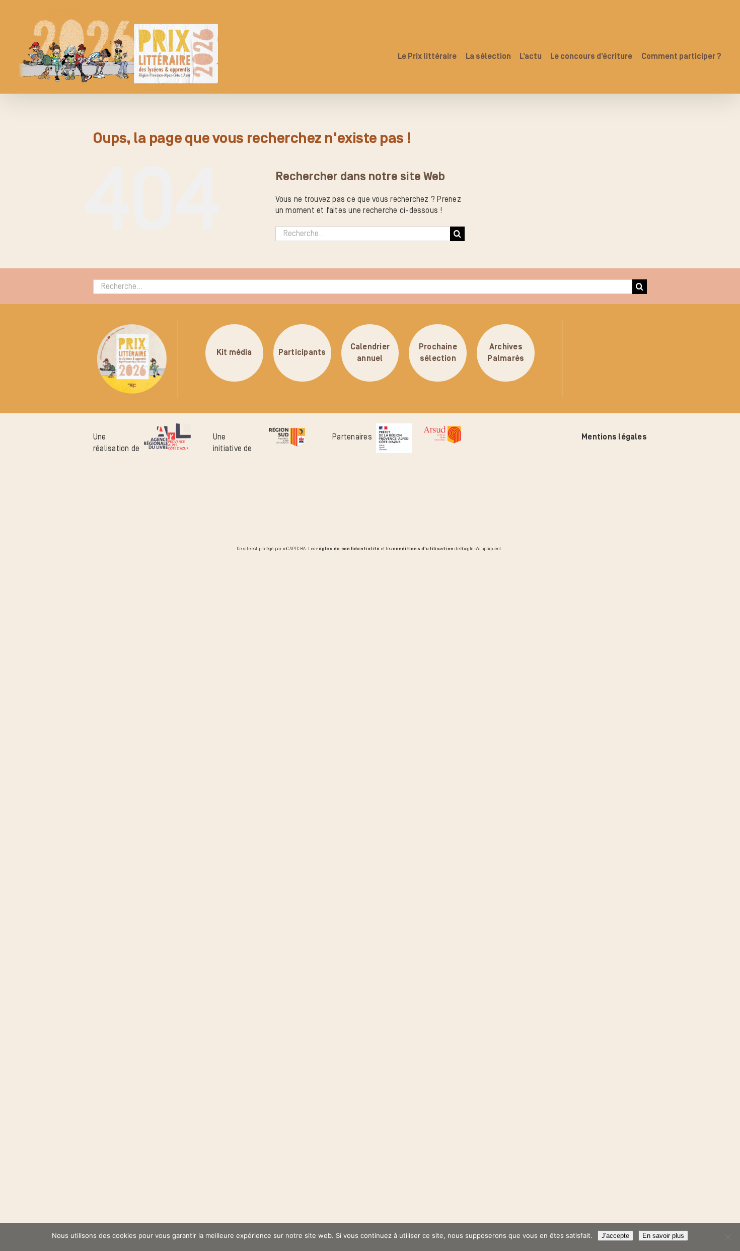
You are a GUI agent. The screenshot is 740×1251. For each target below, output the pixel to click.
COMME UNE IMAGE (123, 610)
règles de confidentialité (348, 548)
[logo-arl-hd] (167, 428)
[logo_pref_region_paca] (394, 428)
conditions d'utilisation (423, 548)
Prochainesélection (438, 353)
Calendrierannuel (370, 353)
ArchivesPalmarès (505, 353)
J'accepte (615, 1235)
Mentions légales (614, 436)
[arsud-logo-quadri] (442, 428)
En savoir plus (663, 1235)
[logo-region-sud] (286, 428)
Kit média (234, 352)
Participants (302, 352)
